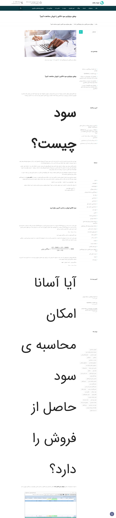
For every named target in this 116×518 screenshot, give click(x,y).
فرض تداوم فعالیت (86, 394)
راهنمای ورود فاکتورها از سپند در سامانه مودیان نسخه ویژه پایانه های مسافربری (89, 87)
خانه (96, 8)
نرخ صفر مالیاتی (92, 246)
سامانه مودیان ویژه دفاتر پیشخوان (88, 226)
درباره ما (64, 8)
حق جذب (94, 210)
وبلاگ (78, 8)
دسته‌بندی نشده (92, 216)
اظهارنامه (94, 183)
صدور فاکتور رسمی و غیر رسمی (90, 386)
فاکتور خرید (29, 177)
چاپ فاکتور (85, 405)
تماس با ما (57, 8)
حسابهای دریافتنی (83, 363)
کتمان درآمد (93, 235)
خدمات (84, 8)
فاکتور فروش (94, 394)
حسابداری (94, 198)
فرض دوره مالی (93, 400)
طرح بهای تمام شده (92, 232)
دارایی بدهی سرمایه (92, 368)
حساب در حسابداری (92, 360)
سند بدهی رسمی (84, 373)
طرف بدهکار (83, 389)
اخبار (95, 180)
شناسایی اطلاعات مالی (92, 381)
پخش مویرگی (93, 189)
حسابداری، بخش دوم (91, 207)
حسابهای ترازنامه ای (92, 363)
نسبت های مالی (92, 254)
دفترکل (89, 370)
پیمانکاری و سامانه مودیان (90, 192)
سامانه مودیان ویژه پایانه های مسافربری (90, 222)
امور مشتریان (71, 8)
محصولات (91, 8)
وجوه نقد (94, 260)
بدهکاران (94, 357)
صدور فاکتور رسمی (93, 384)
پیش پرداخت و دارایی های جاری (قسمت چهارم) (88, 126)
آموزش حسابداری (93, 349)
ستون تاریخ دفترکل (92, 373)
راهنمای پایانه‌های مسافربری (38, 8)
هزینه (95, 257)
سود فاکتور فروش (93, 376)
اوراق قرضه (94, 186)
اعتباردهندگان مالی (84, 355)
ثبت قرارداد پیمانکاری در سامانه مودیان (89, 70)
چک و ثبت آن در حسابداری (87, 140)
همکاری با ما (49, 8)
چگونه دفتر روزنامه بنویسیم (91, 408)
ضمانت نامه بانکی (92, 229)
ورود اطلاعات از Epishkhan (90, 73)
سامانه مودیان (93, 218)
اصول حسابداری (93, 355)
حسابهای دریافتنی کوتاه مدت (91, 365)
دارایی (95, 213)
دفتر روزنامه (85, 368)
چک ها (94, 195)
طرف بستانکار (93, 392)
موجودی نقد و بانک (84, 402)
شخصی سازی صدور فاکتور (91, 378)
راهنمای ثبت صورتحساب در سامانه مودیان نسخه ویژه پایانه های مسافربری (88, 77)
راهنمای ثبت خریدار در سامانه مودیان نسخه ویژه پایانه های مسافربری (88, 81)
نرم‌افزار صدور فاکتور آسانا (59, 486)
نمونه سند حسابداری (92, 405)
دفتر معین (94, 370)
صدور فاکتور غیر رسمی (92, 389)
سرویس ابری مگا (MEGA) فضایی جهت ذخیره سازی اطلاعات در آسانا (88, 131)
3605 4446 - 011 (16, 2)
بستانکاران (89, 357)
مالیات (95, 240)
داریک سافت (47, 60)
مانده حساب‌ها (85, 400)
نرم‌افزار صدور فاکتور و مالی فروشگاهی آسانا (68, 60)
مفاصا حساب (93, 243)
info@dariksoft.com (16, 3)
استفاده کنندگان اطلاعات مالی (91, 352)
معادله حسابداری (93, 402)
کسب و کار (94, 238)
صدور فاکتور (84, 381)
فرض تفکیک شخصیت (92, 397)
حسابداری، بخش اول (91, 204)
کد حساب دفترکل (93, 410)
